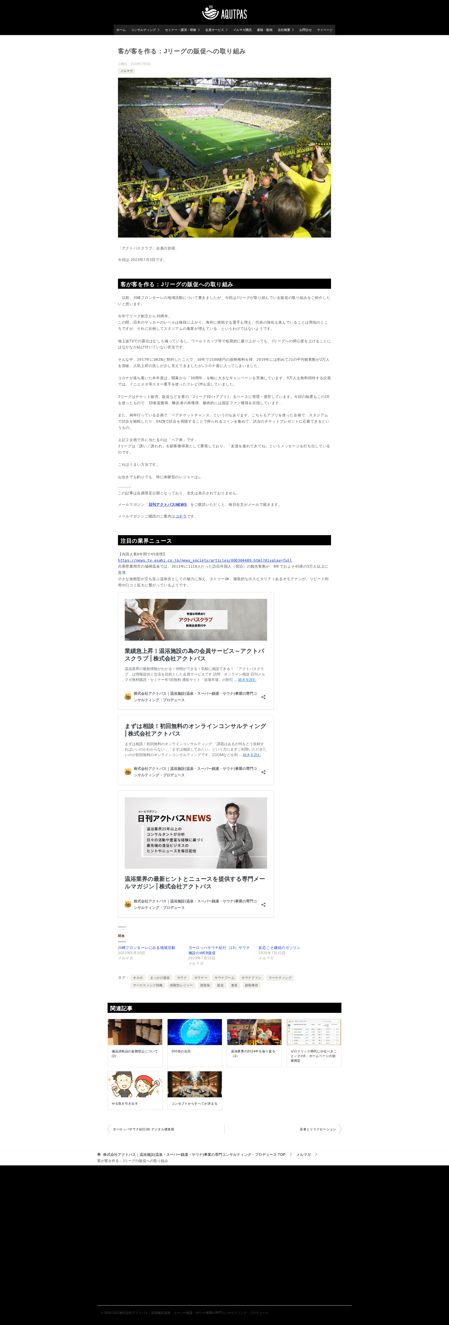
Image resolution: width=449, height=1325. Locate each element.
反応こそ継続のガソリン (280, 948)
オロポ (138, 978)
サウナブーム (224, 978)
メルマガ (126, 71)
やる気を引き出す (125, 1103)
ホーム (121, 30)
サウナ (182, 978)
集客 (234, 985)
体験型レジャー (181, 985)
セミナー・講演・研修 (180, 30)
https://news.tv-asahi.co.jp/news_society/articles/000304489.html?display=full (205, 560)
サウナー (201, 978)
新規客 (205, 985)
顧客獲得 (251, 985)
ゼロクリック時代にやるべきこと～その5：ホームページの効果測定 (314, 1055)
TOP (194, 1154)
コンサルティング (143, 30)
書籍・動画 (265, 30)
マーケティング (280, 978)
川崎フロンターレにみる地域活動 (146, 948)
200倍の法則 (181, 1051)
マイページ (325, 30)
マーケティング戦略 (148, 985)
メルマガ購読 (242, 30)
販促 (220, 985)
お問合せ (305, 30)
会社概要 (284, 30)
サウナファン (251, 978)
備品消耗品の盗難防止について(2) (135, 1053)
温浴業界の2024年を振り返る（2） (253, 1053)
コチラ (181, 516)
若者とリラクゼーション (318, 1129)
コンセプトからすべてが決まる (194, 1103)
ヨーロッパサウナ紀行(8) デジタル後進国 (143, 1129)
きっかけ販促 (160, 978)
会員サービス (214, 30)
